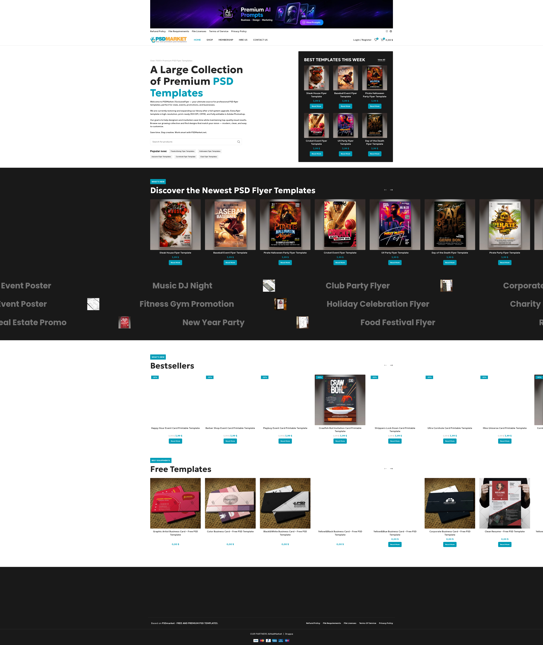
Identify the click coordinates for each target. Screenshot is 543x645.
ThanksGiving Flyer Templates (182, 151)
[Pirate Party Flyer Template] (504, 224)
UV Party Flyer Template (395, 252)
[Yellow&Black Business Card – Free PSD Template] (340, 503)
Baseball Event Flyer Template (230, 252)
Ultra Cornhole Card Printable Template (450, 428)
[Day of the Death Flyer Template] (374, 125)
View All (381, 60)
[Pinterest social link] (391, 31)
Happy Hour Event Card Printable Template (175, 428)
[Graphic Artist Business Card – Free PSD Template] (175, 503)
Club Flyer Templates (208, 157)
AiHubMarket (275, 633)
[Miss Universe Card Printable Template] (504, 400)
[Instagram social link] (387, 31)
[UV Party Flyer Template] (345, 125)
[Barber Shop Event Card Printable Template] (230, 400)
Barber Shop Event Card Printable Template (230, 428)
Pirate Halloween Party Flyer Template (285, 252)
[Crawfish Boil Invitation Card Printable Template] (340, 400)
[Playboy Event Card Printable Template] (285, 400)
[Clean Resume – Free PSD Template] (504, 503)
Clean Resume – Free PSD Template (505, 531)
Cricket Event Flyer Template (340, 252)
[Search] (238, 141)
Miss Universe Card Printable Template (505, 428)
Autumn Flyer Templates (161, 157)
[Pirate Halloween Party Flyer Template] (374, 77)
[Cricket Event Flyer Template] (316, 125)
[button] (385, 190)
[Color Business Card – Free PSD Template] (230, 503)
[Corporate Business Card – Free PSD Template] (450, 503)
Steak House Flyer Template (175, 252)
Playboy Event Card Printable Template (285, 428)
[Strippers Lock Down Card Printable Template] (395, 400)
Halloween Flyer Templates (209, 151)
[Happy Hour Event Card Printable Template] (175, 400)
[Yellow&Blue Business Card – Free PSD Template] (395, 503)
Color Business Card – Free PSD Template (230, 531)
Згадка (289, 633)
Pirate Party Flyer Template (504, 252)
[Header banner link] (271, 14)
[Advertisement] (271, 592)
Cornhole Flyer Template (185, 157)
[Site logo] (168, 39)
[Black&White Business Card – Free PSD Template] (285, 503)
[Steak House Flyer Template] (316, 77)
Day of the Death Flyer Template (450, 252)
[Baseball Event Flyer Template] (345, 77)
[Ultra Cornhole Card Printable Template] (450, 400)
